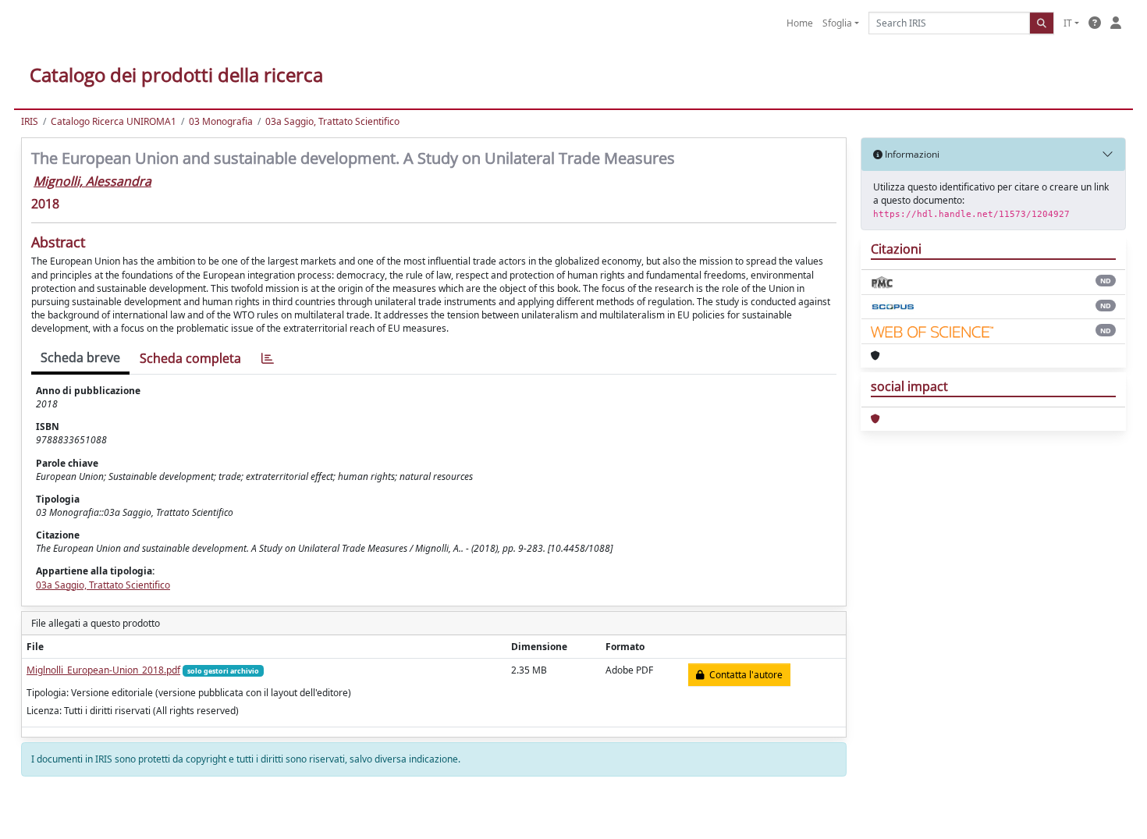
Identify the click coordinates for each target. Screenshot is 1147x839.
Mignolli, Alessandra (92, 181)
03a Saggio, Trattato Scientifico (332, 121)
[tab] (267, 358)
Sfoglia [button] (837, 23)
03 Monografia (221, 121)
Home (800, 23)
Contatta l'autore (744, 674)
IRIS (29, 121)
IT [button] (1068, 23)
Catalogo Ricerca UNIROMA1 (113, 121)
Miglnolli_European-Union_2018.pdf (103, 670)
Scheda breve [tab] (80, 357)
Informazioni (910, 154)
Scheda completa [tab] (190, 358)
